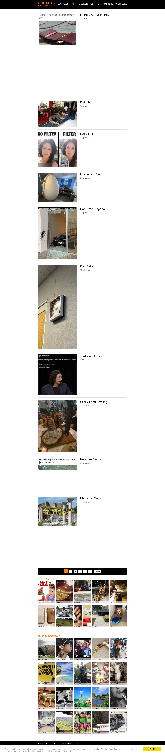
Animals (63, 4)
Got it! (152, 749)
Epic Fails (86, 266)
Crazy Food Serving (93, 402)
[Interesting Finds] (57, 201)
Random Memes (91, 459)
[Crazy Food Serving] (57, 452)
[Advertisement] (82, 79)
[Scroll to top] (147, 743)
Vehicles (121, 4)
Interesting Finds (91, 174)
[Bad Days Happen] (57, 259)
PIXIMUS (46, 3)
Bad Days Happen (92, 209)
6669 (98, 571)
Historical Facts (90, 498)
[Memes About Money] (57, 56)
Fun (98, 4)
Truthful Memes (91, 356)
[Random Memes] (57, 491)
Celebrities (86, 4)
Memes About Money (94, 14)
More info (67, 751)
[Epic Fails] (57, 348)
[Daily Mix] (57, 126)
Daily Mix (86, 102)
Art (74, 4)
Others (108, 4)
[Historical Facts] (57, 525)
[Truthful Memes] (57, 394)
